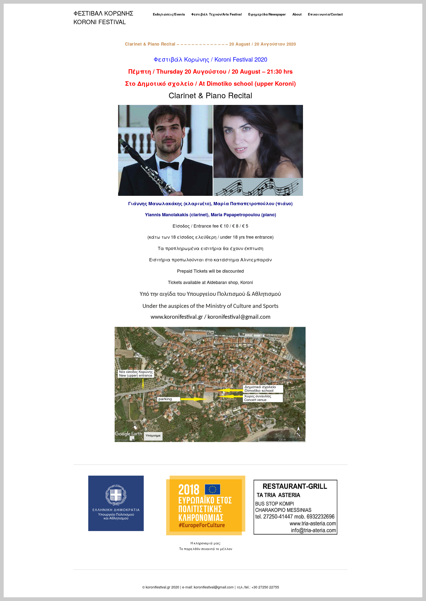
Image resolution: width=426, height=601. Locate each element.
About (297, 14)
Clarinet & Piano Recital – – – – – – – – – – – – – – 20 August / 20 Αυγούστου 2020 (210, 44)
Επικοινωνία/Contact (325, 14)
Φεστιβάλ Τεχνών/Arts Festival (216, 14)
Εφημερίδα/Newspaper (267, 14)
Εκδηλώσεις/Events (169, 14)
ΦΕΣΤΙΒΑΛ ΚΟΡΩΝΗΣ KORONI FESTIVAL (103, 17)
